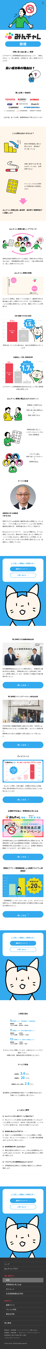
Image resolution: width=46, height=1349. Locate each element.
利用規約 (6, 1332)
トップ (6, 1264)
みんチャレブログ (11, 1269)
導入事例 (7, 1323)
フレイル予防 (11, 1309)
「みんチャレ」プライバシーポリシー (29, 1332)
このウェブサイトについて (12, 1338)
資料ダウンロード (22, 569)
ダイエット (10, 1289)
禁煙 (7, 1280)
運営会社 (6, 1330)
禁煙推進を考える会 (13, 1284)
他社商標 (13, 1332)
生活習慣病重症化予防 (14, 1294)
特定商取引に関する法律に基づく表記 (15, 1335)
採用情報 (13, 1330)
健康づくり (10, 1305)
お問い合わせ (21, 575)
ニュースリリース (23, 1330)
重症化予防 (10, 1314)
